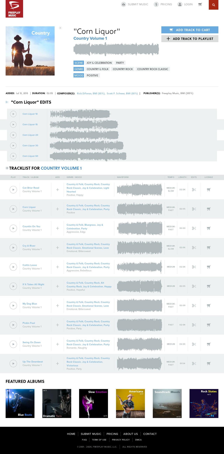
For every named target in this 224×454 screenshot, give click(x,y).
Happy (79, 195)
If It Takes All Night (33, 284)
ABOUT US (130, 434)
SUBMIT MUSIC (91, 434)
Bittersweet (84, 251)
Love (106, 247)
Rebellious (86, 270)
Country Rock (92, 184)
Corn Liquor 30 (30, 146)
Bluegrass (90, 224)
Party (107, 209)
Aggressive (73, 231)
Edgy (83, 231)
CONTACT (150, 434)
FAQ (84, 440)
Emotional (72, 251)
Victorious (72, 365)
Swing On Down (32, 342)
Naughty (82, 347)
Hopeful (80, 289)
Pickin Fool (29, 323)
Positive (71, 195)
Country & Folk (75, 184)
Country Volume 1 (90, 38)
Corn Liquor (29, 207)
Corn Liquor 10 (30, 114)
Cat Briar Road (31, 187)
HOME (71, 434)
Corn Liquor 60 (30, 156)
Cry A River (29, 245)
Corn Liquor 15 (30, 124)
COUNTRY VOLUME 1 (61, 168)
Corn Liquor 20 (30, 135)
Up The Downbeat (33, 361)
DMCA (138, 440)
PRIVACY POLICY (121, 440)
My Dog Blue (30, 303)
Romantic (72, 347)
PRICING (112, 434)
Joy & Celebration (92, 188)
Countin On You (31, 226)
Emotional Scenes (92, 247)
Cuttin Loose (30, 265)
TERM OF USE (99, 440)
